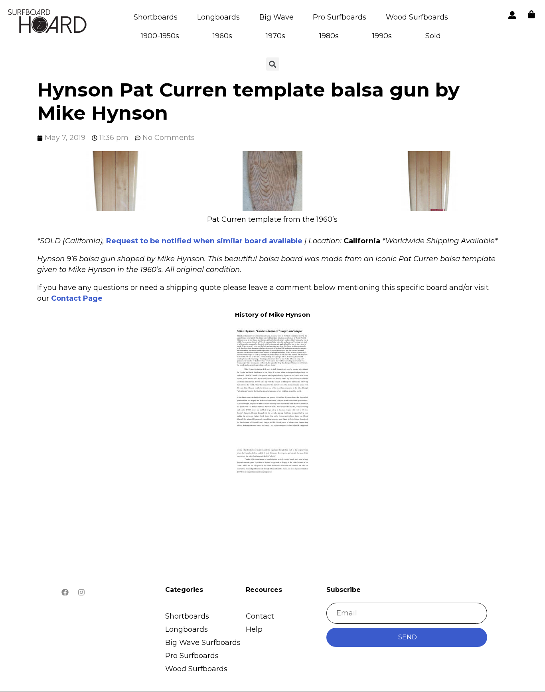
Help (254, 629)
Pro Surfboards (339, 17)
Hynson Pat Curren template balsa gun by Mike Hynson (248, 101)
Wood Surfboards (417, 17)
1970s (275, 36)
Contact (260, 616)
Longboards (218, 17)
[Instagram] (81, 592)
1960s (222, 36)
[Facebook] (65, 592)
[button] (115, 182)
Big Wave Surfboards (203, 642)
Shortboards (156, 17)
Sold (433, 36)
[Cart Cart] (531, 14)
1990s (382, 36)
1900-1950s (160, 36)
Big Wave (276, 17)
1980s (329, 36)
